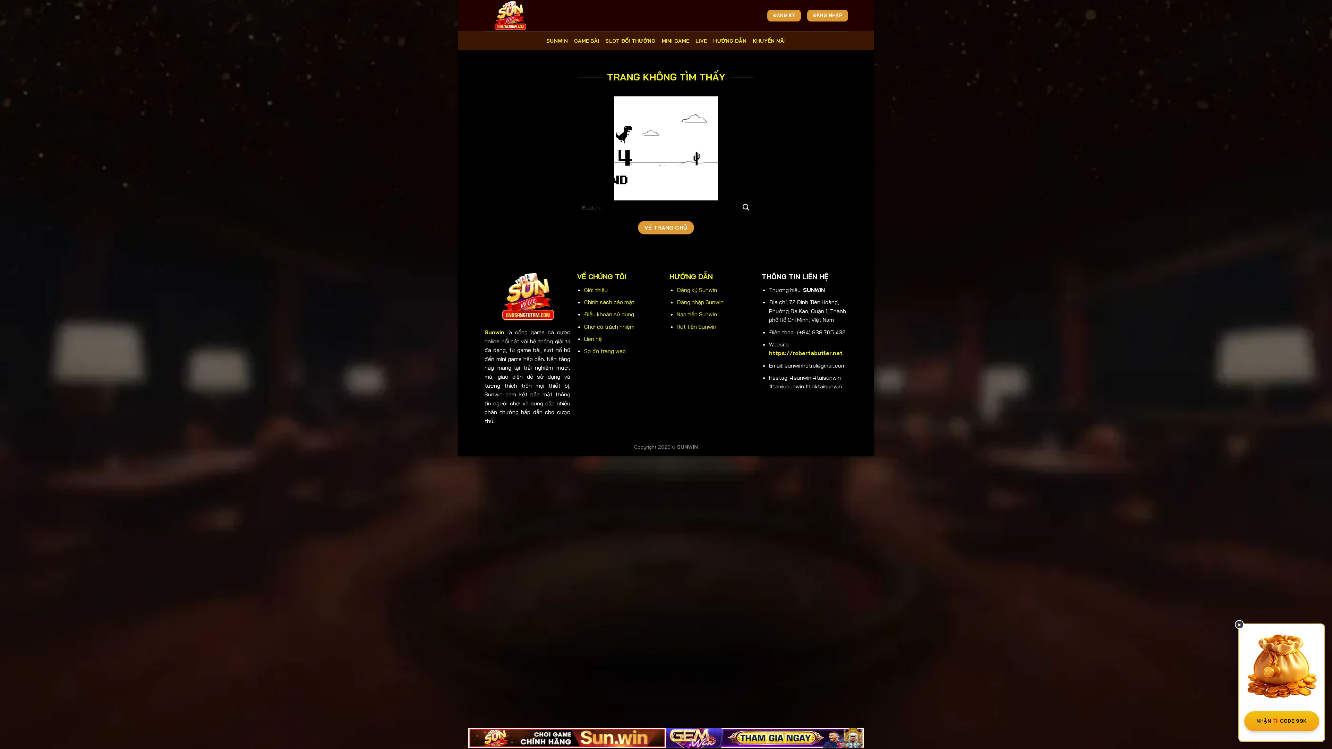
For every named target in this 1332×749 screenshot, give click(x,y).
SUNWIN (557, 41)
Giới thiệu (596, 289)
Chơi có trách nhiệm (609, 326)
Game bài (586, 41)
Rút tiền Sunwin (696, 326)
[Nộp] (746, 207)
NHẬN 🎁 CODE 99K (1281, 721)
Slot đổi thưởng (630, 41)
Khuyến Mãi (769, 41)
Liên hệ (593, 338)
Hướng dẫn (729, 41)
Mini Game (676, 41)
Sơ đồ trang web (605, 350)
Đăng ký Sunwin (697, 289)
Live (701, 41)
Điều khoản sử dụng (609, 314)
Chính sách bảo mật (609, 302)
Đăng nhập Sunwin (700, 302)
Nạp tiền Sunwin (697, 314)
